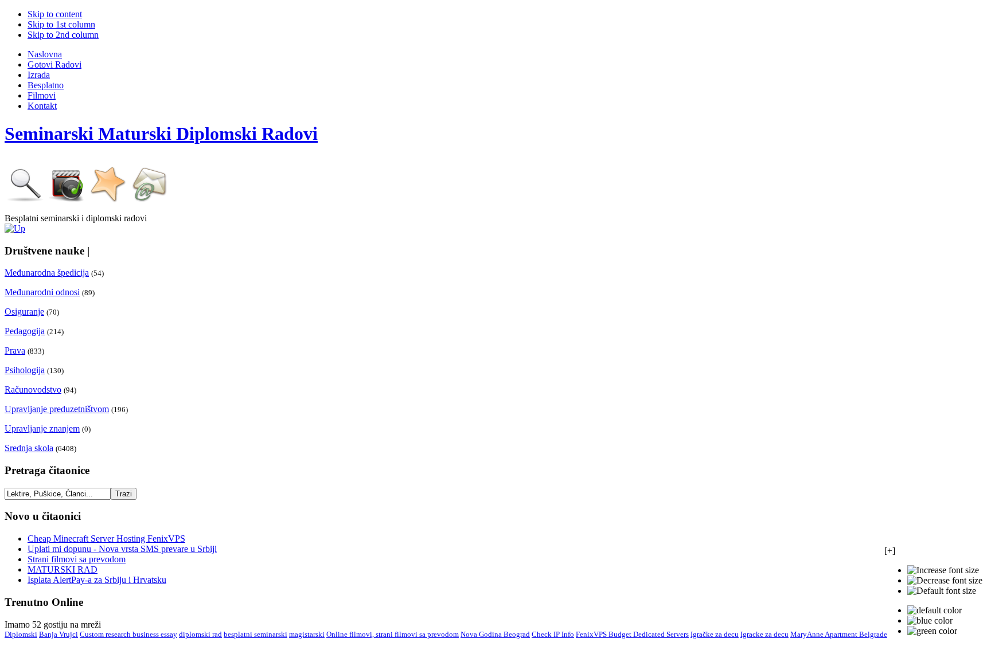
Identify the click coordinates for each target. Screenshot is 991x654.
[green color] (932, 631)
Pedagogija (25, 331)
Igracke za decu (764, 634)
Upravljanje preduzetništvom (57, 409)
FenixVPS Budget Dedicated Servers (632, 634)
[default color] (934, 610)
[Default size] (941, 591)
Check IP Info (553, 634)
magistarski (307, 634)
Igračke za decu (714, 634)
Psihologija (25, 370)
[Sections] (15, 228)
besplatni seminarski (255, 634)
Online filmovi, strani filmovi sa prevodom (392, 634)
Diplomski (21, 634)
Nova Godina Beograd (495, 634)
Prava (15, 350)
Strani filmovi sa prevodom (77, 559)
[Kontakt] (149, 200)
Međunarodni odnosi (42, 292)
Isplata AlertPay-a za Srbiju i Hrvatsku (97, 580)
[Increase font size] (943, 570)
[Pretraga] (25, 200)
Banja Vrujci (58, 634)
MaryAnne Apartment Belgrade (838, 634)
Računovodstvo (33, 389)
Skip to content (55, 14)
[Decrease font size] (944, 580)
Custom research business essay (128, 634)
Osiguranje (24, 311)
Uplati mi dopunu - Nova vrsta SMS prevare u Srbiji (122, 549)
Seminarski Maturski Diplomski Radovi (161, 133)
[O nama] (108, 200)
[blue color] (930, 621)
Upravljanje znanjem (42, 428)
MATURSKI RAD (62, 569)
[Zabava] (67, 200)
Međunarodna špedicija (47, 272)
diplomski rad (200, 634)
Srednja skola (29, 448)
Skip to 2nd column (63, 35)
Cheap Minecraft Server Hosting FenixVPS (106, 538)
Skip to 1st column (61, 24)
